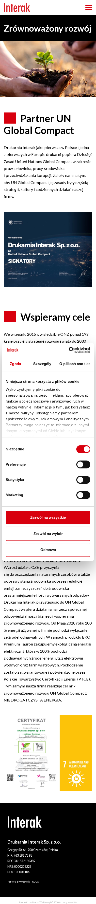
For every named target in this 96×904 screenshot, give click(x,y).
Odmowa (48, 550)
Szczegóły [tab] (42, 364)
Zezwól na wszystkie (48, 517)
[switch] (83, 464)
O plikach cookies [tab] (74, 364)
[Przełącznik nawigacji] (89, 7)
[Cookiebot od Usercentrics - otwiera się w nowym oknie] (69, 350)
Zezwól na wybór (48, 534)
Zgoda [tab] (15, 364)
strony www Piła (68, 902)
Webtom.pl (45, 902)
